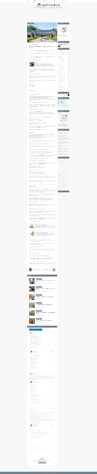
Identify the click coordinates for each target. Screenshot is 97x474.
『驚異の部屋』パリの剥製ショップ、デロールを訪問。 (44, 296)
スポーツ (60, 166)
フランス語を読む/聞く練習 (64, 52)
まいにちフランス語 (61, 163)
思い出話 (65, 173)
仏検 (66, 171)
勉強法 (64, 72)
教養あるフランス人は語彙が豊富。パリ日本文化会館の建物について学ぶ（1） (45, 313)
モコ (32, 332)
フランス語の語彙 (64, 50)
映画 (63, 178)
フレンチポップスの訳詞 (64, 54)
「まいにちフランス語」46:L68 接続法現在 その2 (41, 232)
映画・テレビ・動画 (64, 58)
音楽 (67, 186)
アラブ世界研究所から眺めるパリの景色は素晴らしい (44, 304)
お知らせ (67, 161)
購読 (59, 46)
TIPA (59, 161)
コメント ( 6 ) (35, 329)
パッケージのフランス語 (64, 66)
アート (66, 163)
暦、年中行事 (64, 56)
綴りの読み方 (63, 181)
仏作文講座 (63, 171)
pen (63, 33)
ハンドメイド (64, 166)
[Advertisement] (48, 15)
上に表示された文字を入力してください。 (42, 459)
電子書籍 (64, 186)
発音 (59, 181)
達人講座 (60, 186)
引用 (53, 332)
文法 (38, 263)
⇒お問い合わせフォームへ (63, 122)
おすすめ (63, 161)
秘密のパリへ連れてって (30, 23)
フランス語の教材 (64, 70)
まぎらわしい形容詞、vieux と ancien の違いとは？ (44, 320)
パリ (65, 168)
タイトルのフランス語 (64, 68)
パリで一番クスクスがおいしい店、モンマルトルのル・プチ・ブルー (45, 281)
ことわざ (64, 64)
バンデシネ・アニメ (61, 168)
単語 (62, 173)
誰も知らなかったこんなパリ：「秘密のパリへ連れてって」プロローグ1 (45, 289)
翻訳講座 (60, 183)
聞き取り (64, 183)
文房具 (62, 176)
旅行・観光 (60, 178)
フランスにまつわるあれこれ (64, 60)
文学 (59, 176)
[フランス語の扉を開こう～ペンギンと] (48, 6)
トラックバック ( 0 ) (48, 329)
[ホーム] (28, 1)
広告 (64, 62)
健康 (59, 173)
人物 (59, 171)
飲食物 (59, 188)
